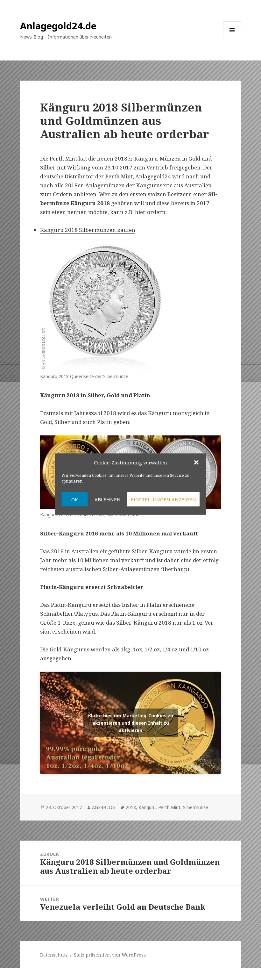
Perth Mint (169, 807)
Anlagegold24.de (58, 25)
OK (74, 499)
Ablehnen (108, 499)
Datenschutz (54, 955)
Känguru (147, 807)
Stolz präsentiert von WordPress (110, 955)
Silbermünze (195, 807)
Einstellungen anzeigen (163, 499)
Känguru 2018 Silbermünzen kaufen (87, 229)
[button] (196, 462)
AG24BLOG (104, 807)
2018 (131, 807)
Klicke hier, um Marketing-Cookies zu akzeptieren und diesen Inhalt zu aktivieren (130, 723)
